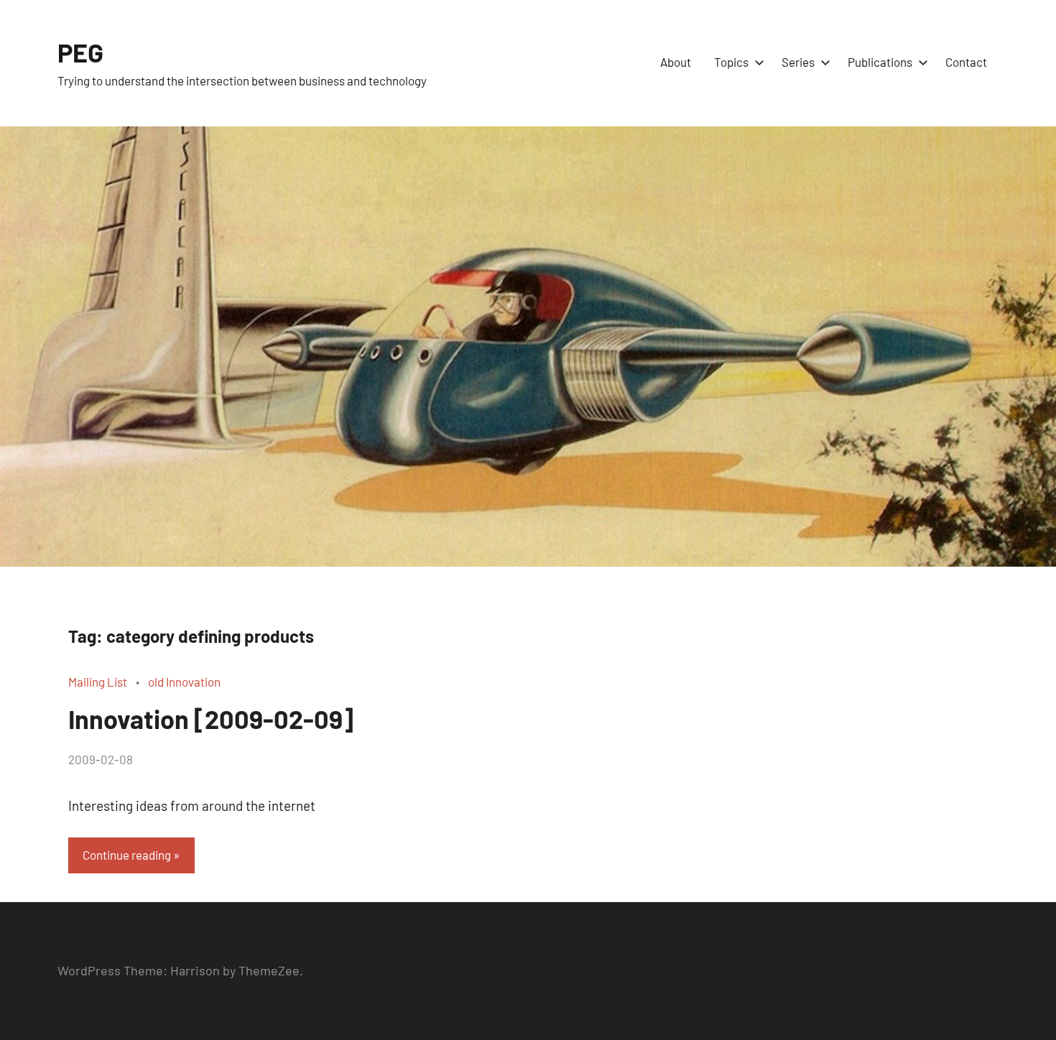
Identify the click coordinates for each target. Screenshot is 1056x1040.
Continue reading (127, 855)
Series (798, 62)
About (675, 62)
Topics (731, 62)
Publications (880, 62)
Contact (966, 62)
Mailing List (97, 681)
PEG (80, 52)
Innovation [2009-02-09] (210, 718)
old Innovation (184, 681)
